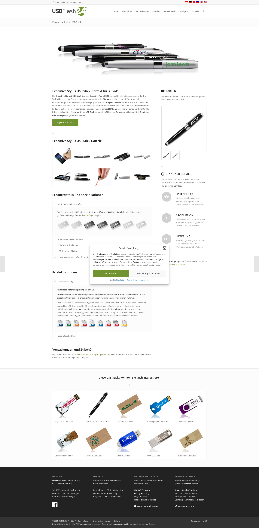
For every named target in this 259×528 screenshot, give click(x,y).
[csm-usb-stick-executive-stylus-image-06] (62, 177)
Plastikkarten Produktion (145, 499)
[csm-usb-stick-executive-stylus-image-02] (82, 157)
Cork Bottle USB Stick (64, 455)
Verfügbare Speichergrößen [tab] (70, 204)
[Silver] (174, 155)
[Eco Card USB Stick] (98, 438)
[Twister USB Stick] (191, 404)
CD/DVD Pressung (142, 490)
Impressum (144, 280)
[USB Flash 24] (72, 11)
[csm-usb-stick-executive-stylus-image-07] (82, 177)
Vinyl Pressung (140, 496)
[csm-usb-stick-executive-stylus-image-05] (142, 157)
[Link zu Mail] (57, 2)
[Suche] (204, 11)
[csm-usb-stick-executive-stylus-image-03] (102, 157)
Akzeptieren (111, 273)
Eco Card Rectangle (124, 421)
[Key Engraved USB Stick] (160, 404)
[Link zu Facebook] (53, 2)
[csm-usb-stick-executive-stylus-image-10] (142, 177)
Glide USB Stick (123, 455)
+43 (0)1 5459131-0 (74, 2)
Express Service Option (175, 264)
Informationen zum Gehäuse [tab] (70, 239)
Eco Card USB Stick (94, 455)
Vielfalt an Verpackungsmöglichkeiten (93, 354)
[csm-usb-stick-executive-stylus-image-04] (122, 157)
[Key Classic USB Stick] (67, 404)
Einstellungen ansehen (148, 273)
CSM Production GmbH (62, 483)
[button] (164, 248)
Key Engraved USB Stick (157, 421)
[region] (102, 221)
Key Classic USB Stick (64, 421)
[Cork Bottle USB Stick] (67, 438)
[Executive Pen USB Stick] (256, 264)
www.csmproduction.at (148, 506)
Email (188, 483)
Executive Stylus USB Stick (66, 22)
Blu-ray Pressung (141, 493)
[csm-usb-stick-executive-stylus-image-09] (122, 177)
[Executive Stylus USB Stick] (98, 404)
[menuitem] (115, 11)
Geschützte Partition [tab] (67, 336)
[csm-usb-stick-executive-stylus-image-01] (62, 157)
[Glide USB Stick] (129, 438)
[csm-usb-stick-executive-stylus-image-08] (102, 177)
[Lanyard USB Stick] (2, 264)
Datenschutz (132, 280)
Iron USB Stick (153, 455)
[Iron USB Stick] (160, 438)
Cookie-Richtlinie (117, 280)
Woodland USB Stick (187, 455)
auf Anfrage (88, 215)
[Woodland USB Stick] (191, 438)
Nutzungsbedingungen (136, 524)
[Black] (184, 128)
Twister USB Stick (185, 421)
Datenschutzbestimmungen (112, 524)
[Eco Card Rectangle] (129, 404)
